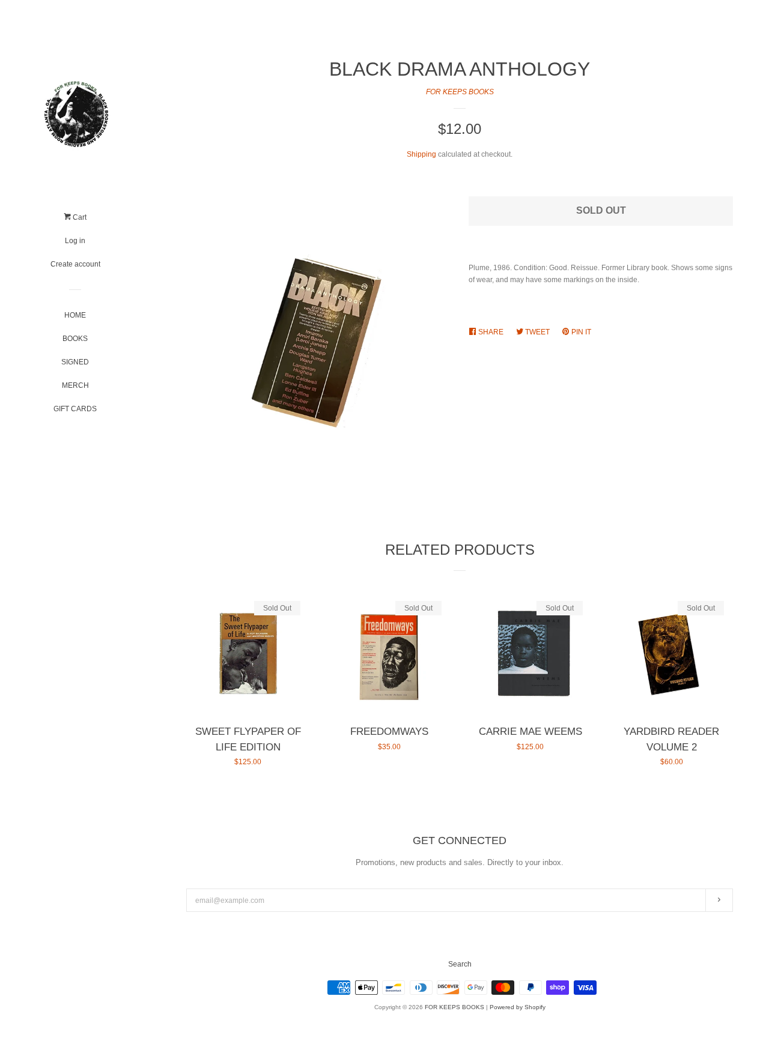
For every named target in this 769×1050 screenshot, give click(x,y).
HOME (75, 315)
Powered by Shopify (518, 1007)
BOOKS (75, 338)
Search (460, 964)
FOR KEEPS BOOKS (460, 92)
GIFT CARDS (75, 409)
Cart (79, 217)
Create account (75, 264)
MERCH (75, 385)
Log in (75, 241)
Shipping (421, 154)
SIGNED (75, 362)
